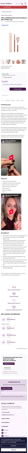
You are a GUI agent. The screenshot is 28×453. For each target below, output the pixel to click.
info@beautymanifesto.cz (10, 371)
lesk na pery (10, 267)
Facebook (6, 435)
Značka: (6, 15)
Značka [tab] (17, 100)
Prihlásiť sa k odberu (6, 388)
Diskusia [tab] (12, 100)
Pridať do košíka (17, 89)
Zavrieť (10, 95)
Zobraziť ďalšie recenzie (21, 348)
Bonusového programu (17, 84)
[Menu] (25, 3)
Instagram (6, 430)
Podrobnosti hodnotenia (18, 21)
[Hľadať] (19, 3)
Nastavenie (13, 445)
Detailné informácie (5, 67)
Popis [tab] (3, 100)
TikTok (5, 432)
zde (15, 442)
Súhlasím (13, 449)
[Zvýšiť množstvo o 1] (8, 89)
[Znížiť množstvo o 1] (3, 89)
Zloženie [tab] (22, 100)
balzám (23, 235)
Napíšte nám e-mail (8, 363)
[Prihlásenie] (15, 3)
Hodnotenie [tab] (7, 100)
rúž (3, 267)
